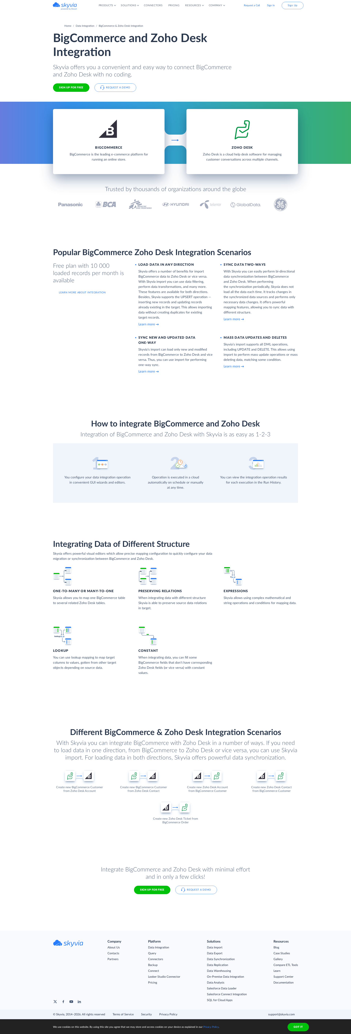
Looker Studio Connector (164, 976)
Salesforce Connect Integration (227, 994)
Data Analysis (215, 982)
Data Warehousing (219, 970)
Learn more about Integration (82, 292)
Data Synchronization (221, 959)
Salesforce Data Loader (222, 988)
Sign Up (292, 5)
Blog (276, 947)
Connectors (155, 959)
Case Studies (281, 953)
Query (152, 953)
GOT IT (298, 1027)
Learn (276, 970)
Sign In (271, 5)
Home (67, 26)
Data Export (214, 953)
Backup (153, 965)
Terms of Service (123, 1014)
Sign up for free (152, 890)
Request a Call (252, 5)
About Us (113, 947)
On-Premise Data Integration (225, 976)
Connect (153, 970)
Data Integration (85, 26)
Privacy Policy (168, 1014)
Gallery (278, 959)
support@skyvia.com (281, 1014)
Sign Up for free (71, 87)
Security (146, 1014)
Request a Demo (118, 87)
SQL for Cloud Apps (220, 1000)
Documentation (283, 982)
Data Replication (217, 965)
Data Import (214, 947)
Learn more (146, 324)
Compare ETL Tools (285, 965)
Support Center (283, 976)
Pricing (152, 982)
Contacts (113, 953)
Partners (112, 959)
